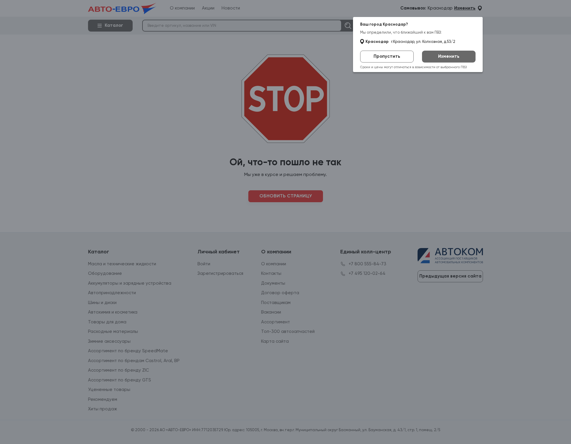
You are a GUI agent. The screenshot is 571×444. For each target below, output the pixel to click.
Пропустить (387, 56)
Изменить (448, 56)
